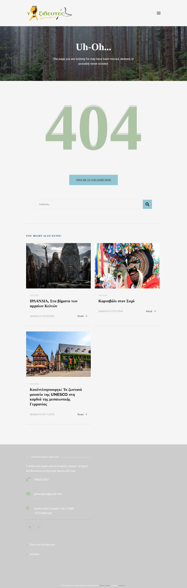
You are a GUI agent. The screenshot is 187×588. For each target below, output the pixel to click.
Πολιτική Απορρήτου (42, 544)
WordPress (121, 585)
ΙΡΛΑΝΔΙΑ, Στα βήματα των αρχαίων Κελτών (53, 303)
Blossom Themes (104, 585)
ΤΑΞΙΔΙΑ (34, 295)
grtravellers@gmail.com (48, 494)
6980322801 (41, 479)
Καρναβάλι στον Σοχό (116, 300)
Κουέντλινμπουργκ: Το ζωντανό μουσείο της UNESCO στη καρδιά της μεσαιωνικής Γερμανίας (56, 396)
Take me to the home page (93, 179)
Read (81, 316)
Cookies (34, 554)
